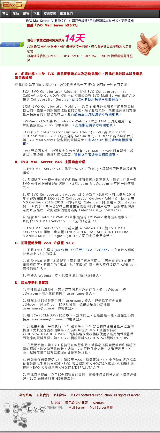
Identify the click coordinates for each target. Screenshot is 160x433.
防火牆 (55, 403)
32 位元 (76, 250)
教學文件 (61, 21)
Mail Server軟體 (101, 407)
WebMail (98, 403)
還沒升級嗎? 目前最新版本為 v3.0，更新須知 (103, 21)
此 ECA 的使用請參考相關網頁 (95, 99)
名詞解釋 (60, 395)
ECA (89, 250)
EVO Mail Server (38, 21)
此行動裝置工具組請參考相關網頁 (93, 114)
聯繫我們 (42, 395)
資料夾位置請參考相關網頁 (94, 155)
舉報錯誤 (25, 395)
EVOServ (102, 250)
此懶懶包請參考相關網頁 (94, 125)
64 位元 (62, 250)
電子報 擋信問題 (76, 403)
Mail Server (77, 407)
